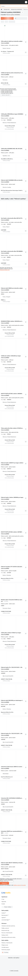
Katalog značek (5, 935)
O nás (3, 899)
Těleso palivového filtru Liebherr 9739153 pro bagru (13, 428)
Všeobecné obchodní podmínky (8, 925)
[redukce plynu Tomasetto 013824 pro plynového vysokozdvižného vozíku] (14, 590)
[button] (26, 2)
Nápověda (4, 901)
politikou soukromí (17, 885)
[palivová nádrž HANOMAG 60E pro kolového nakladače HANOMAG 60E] (14, 171)
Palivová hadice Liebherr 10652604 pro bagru (12, 497)
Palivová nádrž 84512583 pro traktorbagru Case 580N (14, 700)
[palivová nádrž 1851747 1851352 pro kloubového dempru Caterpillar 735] (14, 853)
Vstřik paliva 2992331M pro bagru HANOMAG (12, 114)
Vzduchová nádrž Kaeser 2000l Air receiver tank (13, 766)
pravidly (24, 885)
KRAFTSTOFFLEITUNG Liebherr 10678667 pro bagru (14, 532)
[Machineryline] (1, 9)
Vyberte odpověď (5, 95)
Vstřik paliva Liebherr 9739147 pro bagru (11, 632)
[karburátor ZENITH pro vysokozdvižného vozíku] (14, 822)
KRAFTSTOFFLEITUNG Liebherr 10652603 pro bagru (14, 393)
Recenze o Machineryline (7, 932)
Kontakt (3, 903)
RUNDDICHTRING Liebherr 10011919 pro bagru (12, 321)
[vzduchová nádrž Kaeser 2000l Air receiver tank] (14, 757)
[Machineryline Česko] (9, 2)
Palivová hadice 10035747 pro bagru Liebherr (12, 462)
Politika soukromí (5, 928)
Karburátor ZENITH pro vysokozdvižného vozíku (13, 831)
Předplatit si (4, 883)
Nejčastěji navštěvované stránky (8, 937)
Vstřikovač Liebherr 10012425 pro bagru (11, 355)
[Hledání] (26, 6)
